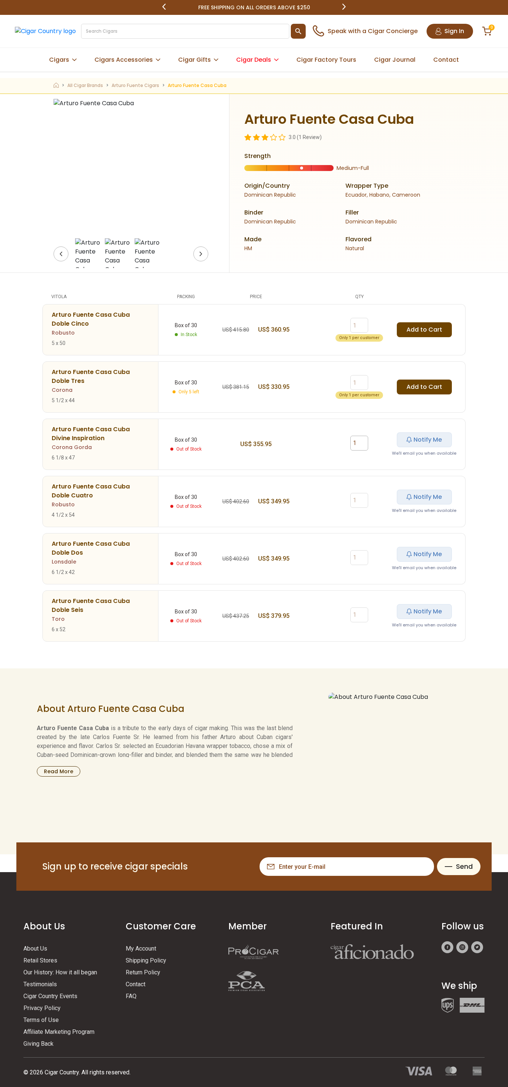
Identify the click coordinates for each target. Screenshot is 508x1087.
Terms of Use (41, 1019)
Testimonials (40, 984)
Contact (446, 59)
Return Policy (143, 972)
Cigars (59, 59)
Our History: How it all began (60, 972)
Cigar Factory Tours (326, 59)
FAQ (131, 996)
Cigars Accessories (123, 59)
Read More (58, 771)
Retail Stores (40, 960)
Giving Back (38, 1043)
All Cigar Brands (85, 85)
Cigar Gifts (194, 59)
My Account (141, 948)
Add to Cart (424, 329)
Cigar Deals (253, 59)
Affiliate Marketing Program (58, 1031)
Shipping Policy (146, 960)
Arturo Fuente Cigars (135, 85)
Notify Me (428, 439)
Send (464, 866)
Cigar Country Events (50, 996)
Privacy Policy (42, 1008)
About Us (35, 948)
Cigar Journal (394, 59)
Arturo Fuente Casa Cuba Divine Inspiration (91, 433)
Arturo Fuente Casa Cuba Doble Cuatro (91, 491)
